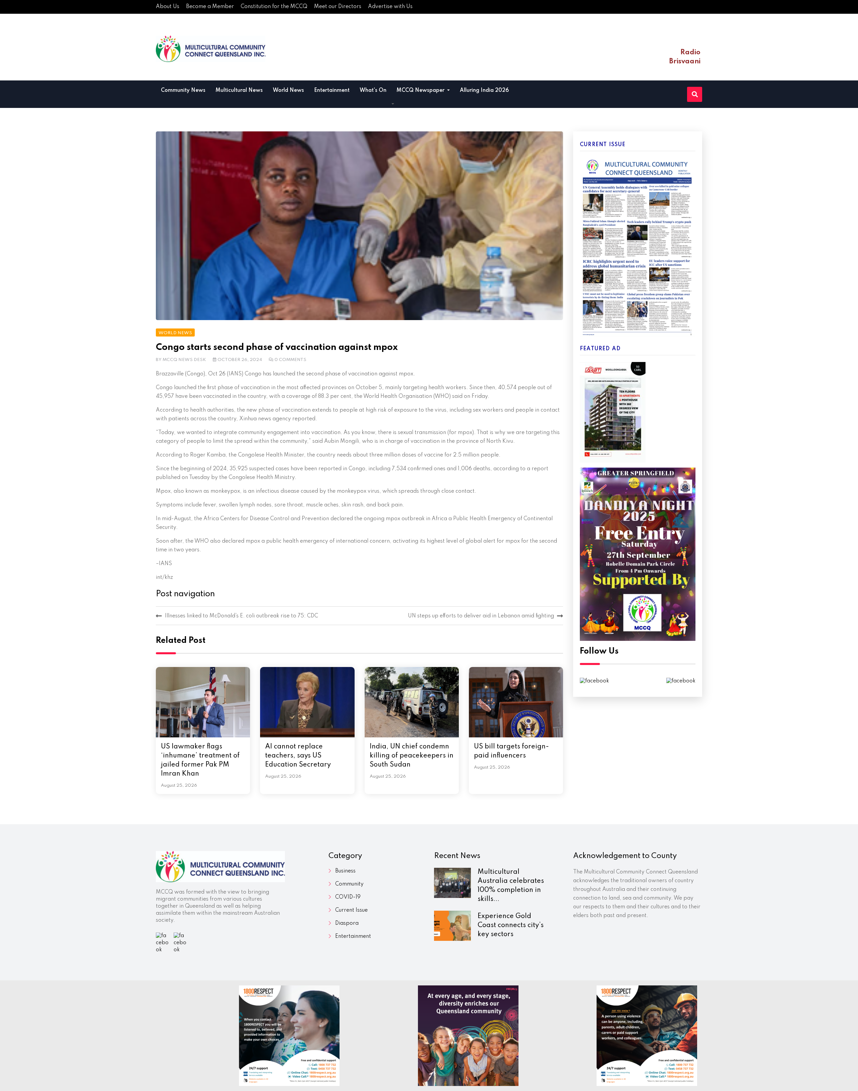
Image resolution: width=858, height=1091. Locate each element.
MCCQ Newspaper (421, 90)
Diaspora (347, 923)
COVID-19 (348, 897)
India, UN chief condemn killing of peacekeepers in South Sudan (411, 755)
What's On (373, 90)
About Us (167, 6)
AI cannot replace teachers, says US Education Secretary (298, 755)
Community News (183, 90)
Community (349, 884)
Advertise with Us (390, 6)
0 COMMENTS (290, 360)
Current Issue (351, 910)
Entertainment (332, 90)
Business (345, 871)
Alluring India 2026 (484, 90)
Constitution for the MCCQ (274, 6)
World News (288, 90)
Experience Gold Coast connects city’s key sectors (511, 925)
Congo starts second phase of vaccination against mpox (277, 347)
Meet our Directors (337, 6)
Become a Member (210, 6)
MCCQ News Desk (184, 360)
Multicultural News (239, 90)
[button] (392, 104)
